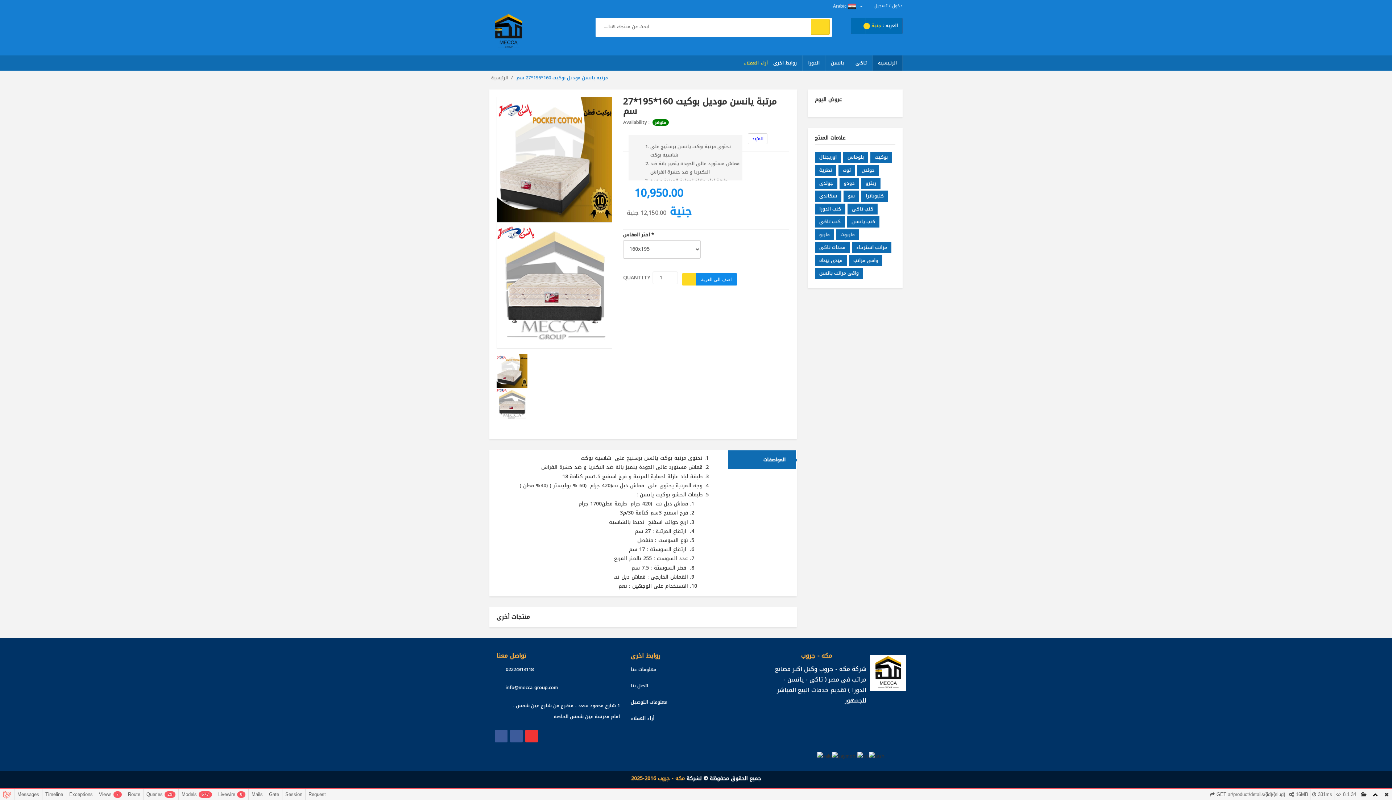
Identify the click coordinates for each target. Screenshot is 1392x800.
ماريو (824, 234)
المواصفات (774, 459)
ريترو (871, 183)
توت (847, 170)
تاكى (861, 62)
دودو (849, 183)
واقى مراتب (865, 260)
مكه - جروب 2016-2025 (658, 778)
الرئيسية (887, 62)
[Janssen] (516, 736)
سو (851, 195)
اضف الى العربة (716, 279)
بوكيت (881, 157)
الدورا (814, 62)
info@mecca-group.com (532, 687)
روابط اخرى (785, 62)
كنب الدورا (830, 208)
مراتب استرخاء (871, 247)
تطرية (825, 170)
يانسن (837, 62)
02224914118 (520, 669)
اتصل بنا (639, 685)
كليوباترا (875, 195)
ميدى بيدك (830, 260)
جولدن (868, 170)
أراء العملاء (756, 62)
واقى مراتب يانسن (839, 273)
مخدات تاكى (832, 247)
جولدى (826, 183)
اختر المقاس (638, 235)
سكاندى (828, 195)
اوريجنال (828, 157)
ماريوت (848, 234)
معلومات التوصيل (649, 702)
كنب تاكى (862, 208)
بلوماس (856, 157)
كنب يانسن (863, 221)
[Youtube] (531, 736)
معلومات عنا (643, 669)
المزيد (757, 139)
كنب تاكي (830, 221)
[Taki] (501, 736)
